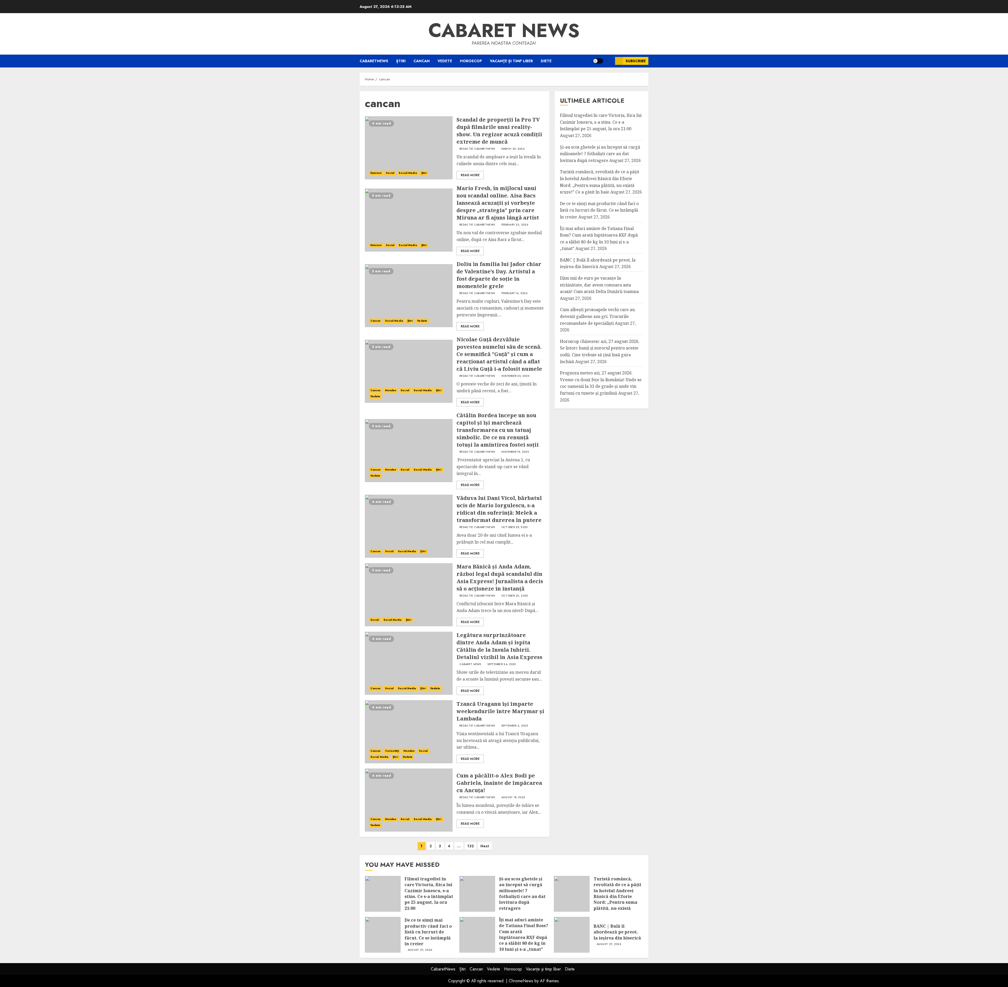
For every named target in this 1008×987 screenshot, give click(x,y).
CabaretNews (374, 61)
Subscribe (636, 61)
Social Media (408, 173)
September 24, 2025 (501, 664)
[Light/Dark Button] (598, 61)
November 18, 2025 (515, 452)
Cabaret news (504, 30)
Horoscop (471, 61)
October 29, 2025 (514, 527)
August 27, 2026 (420, 950)
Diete (546, 61)
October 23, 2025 (514, 596)
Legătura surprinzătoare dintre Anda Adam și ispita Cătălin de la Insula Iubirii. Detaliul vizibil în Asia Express (499, 646)
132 (470, 846)
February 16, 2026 (514, 293)
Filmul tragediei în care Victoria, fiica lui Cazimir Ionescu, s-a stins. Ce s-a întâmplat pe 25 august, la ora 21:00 (601, 122)
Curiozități (392, 751)
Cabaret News (470, 664)
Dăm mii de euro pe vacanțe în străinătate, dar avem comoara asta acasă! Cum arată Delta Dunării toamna (599, 284)
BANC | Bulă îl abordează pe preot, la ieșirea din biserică (617, 932)
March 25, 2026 (512, 149)
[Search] (609, 61)
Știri (401, 61)
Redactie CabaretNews (477, 149)
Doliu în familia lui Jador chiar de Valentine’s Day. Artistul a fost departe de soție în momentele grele (498, 275)
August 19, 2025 (513, 797)
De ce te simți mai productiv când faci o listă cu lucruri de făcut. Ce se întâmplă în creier (599, 210)
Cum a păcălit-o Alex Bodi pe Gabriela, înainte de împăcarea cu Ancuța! (499, 783)
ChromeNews (521, 981)
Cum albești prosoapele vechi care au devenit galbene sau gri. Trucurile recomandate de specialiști (597, 316)
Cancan (421, 61)
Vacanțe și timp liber (511, 61)
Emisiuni (375, 173)
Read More (470, 175)
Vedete (445, 61)
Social (390, 173)
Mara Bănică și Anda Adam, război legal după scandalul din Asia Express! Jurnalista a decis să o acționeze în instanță (499, 577)
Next (484, 846)
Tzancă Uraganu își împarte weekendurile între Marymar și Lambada (500, 711)
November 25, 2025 (515, 376)
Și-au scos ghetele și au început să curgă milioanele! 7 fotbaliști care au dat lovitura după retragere (600, 153)
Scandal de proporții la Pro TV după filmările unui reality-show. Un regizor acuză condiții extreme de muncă (499, 130)
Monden (390, 390)
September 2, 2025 (514, 726)
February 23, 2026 (514, 225)
